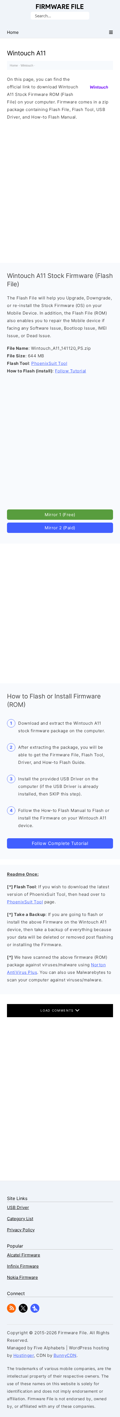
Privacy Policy (21, 1229)
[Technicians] (34, 1311)
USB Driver (18, 1207)
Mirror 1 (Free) (60, 514)
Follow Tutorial (70, 371)
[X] (23, 1311)
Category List (20, 1218)
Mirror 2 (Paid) (60, 527)
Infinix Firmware (23, 1266)
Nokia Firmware (22, 1277)
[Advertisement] (60, 190)
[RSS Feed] (11, 1311)
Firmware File (60, 6)
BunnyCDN (65, 1355)
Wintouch (27, 65)
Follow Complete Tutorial (60, 843)
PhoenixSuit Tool (49, 363)
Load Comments (57, 1010)
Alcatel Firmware (23, 1255)
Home (14, 65)
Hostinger (23, 1355)
